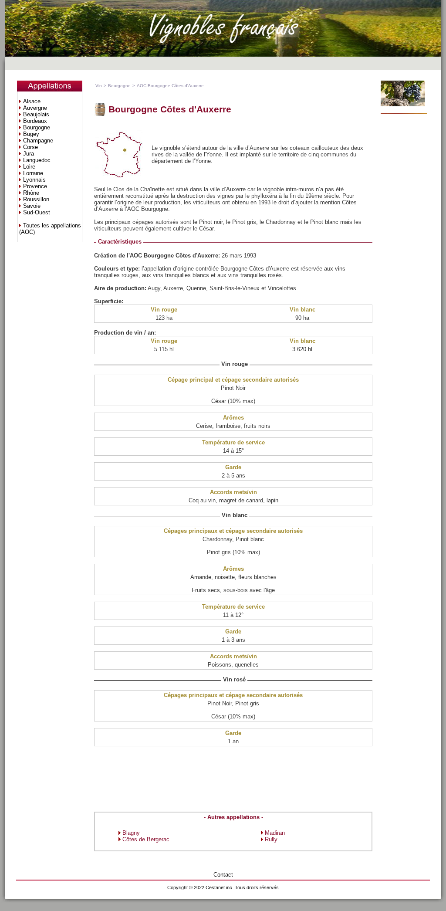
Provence (35, 186)
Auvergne (35, 108)
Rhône (31, 193)
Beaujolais (36, 114)
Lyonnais (34, 179)
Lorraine (33, 173)
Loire (29, 166)
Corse (30, 147)
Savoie (32, 206)
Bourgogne (36, 127)
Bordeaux (35, 121)
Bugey (31, 134)
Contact (223, 874)
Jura (28, 153)
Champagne (38, 140)
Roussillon (36, 199)
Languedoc (37, 160)
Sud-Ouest (36, 212)
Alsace (32, 101)
